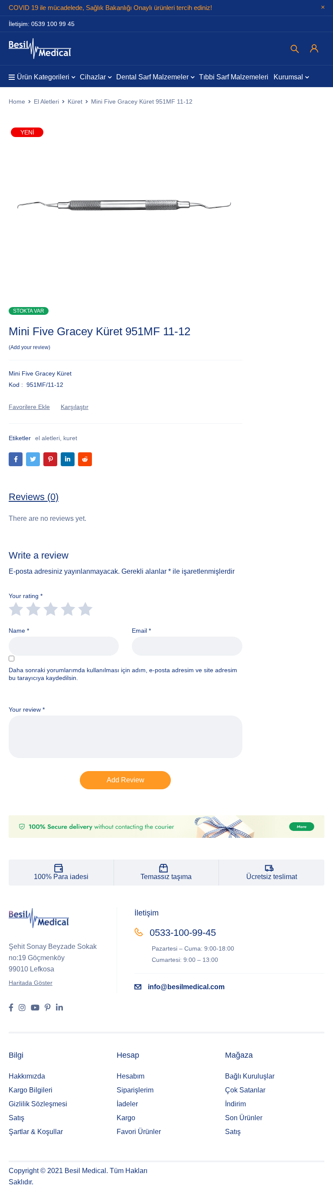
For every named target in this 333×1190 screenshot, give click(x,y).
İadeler (127, 1104)
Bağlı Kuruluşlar (249, 1076)
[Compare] (74, 407)
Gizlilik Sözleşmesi (38, 1104)
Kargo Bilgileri (30, 1090)
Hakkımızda (27, 1076)
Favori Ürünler (139, 1131)
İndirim (235, 1104)
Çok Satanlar (245, 1090)
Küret (75, 101)
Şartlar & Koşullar (36, 1131)
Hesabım (130, 1076)
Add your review (29, 347)
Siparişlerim (135, 1090)
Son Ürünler (243, 1117)
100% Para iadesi (61, 876)
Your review (27, 709)
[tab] (34, 497)
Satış (16, 1117)
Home (17, 101)
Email (141, 630)
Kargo (126, 1117)
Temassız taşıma (166, 876)
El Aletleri (46, 101)
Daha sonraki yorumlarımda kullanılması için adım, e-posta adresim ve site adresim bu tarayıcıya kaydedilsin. (123, 674)
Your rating (25, 595)
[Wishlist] (29, 406)
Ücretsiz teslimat (271, 876)
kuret (70, 438)
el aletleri (47, 438)
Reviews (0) (34, 496)
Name (19, 630)
